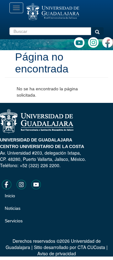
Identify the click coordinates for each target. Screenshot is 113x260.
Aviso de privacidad (56, 253)
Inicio (10, 195)
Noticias (12, 208)
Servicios (14, 220)
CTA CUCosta (91, 247)
